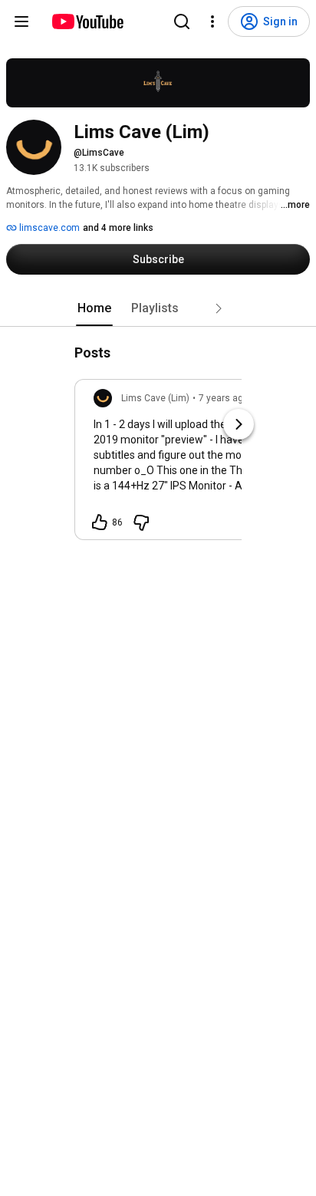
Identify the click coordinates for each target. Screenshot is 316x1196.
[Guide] (21, 21)
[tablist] (158, 308)
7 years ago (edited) (241, 398)
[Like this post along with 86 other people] (99, 522)
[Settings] (212, 21)
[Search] (182, 21)
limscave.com (48, 227)
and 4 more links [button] (118, 227)
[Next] (238, 424)
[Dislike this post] (141, 522)
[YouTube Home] (87, 21)
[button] (218, 308)
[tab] (94, 308)
